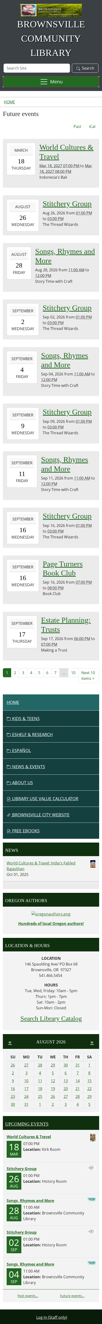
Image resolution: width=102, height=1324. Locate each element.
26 (13, 1065)
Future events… (72, 1296)
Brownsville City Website (40, 815)
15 (89, 1080)
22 (89, 1088)
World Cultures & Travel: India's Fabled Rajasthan (41, 865)
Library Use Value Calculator (44, 798)
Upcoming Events (27, 1124)
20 (66, 1088)
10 (73, 672)
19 (53, 1088)
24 (26, 1096)
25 (40, 1096)
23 (13, 1096)
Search (88, 68)
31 (77, 1065)
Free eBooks (25, 831)
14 (77, 1080)
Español (21, 750)
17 (26, 1088)
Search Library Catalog (51, 1018)
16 (13, 1088)
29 (53, 1065)
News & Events (28, 766)
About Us (22, 782)
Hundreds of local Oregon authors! (51, 923)
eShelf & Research (32, 734)
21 (77, 1088)
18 (40, 1088)
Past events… (28, 1296)
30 (66, 1065)
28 (40, 1065)
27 (26, 1065)
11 (40, 1080)
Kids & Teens (25, 718)
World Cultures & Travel (29, 1136)
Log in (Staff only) (51, 1317)
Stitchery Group (22, 1168)
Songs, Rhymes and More (30, 1200)
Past (77, 126)
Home (9, 102)
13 (66, 1080)
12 (53, 1080)
